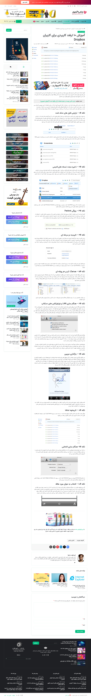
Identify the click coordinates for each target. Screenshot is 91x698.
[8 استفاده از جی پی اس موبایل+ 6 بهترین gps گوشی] (24, 92)
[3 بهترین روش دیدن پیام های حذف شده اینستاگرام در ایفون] (81, 656)
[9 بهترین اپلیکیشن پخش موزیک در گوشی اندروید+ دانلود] (24, 343)
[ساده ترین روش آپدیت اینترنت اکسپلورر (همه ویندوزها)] (77, 578)
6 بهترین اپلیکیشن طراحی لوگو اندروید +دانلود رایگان (13, 335)
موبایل (59, 21)
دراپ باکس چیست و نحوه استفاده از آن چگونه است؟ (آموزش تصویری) (57, 101)
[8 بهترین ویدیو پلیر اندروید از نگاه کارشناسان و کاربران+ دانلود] (24, 318)
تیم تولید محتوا (79, 43)
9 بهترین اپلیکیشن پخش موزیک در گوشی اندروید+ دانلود (12, 342)
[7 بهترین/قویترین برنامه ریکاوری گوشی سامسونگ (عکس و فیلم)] (24, 324)
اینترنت (66, 21)
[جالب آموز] (79, 13)
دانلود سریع (25, 2)
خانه (5, 6)
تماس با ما (10, 6)
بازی (47, 21)
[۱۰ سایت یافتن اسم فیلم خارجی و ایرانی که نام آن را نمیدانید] (41, 577)
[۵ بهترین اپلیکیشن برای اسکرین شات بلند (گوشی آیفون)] (24, 330)
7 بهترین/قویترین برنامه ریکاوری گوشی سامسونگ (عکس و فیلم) (12, 323)
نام (84, 619)
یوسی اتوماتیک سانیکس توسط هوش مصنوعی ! (13, 79)
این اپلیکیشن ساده (79, 529)
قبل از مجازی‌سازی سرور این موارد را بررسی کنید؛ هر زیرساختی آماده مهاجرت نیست (68, 643)
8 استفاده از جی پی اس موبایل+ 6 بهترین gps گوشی (12, 91)
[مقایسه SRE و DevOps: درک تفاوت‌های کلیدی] (81, 663)
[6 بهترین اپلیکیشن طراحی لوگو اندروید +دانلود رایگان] (24, 337)
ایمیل (83, 625)
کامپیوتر (53, 21)
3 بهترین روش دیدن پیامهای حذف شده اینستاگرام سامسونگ (68, 649)
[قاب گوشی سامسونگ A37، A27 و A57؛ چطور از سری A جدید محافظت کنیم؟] (24, 74)
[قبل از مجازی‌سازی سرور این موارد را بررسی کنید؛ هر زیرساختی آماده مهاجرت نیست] (81, 643)
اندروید (83, 21)
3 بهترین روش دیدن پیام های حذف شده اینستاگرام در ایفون (68, 655)
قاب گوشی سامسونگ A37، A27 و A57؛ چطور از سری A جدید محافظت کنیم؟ (12, 73)
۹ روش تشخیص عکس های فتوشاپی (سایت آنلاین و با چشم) (59, 584)
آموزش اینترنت (78, 28)
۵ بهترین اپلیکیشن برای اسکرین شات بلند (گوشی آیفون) (13, 329)
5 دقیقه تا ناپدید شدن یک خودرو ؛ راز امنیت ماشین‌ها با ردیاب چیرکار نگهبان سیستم (17, 86)
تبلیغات (14, 6)
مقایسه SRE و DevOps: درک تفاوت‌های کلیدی (68, 661)
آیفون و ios (75, 21)
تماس (19, 21)
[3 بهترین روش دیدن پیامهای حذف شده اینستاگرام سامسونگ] (81, 650)
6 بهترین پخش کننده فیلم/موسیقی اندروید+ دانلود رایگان (19, 310)
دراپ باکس (70, 540)
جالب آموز (67, 695)
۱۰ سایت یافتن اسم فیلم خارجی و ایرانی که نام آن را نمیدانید (42, 584)
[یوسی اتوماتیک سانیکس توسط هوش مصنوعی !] (24, 81)
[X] (46, 655)
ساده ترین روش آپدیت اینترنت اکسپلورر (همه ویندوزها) (79, 586)
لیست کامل (25, 227)
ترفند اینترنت (80, 540)
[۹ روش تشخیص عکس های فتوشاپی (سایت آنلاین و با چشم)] (59, 577)
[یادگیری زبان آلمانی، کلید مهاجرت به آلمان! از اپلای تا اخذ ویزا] (24, 99)
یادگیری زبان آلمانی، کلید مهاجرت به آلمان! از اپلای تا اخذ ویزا (13, 98)
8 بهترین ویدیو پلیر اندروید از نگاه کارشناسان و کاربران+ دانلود (13, 316)
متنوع (42, 21)
